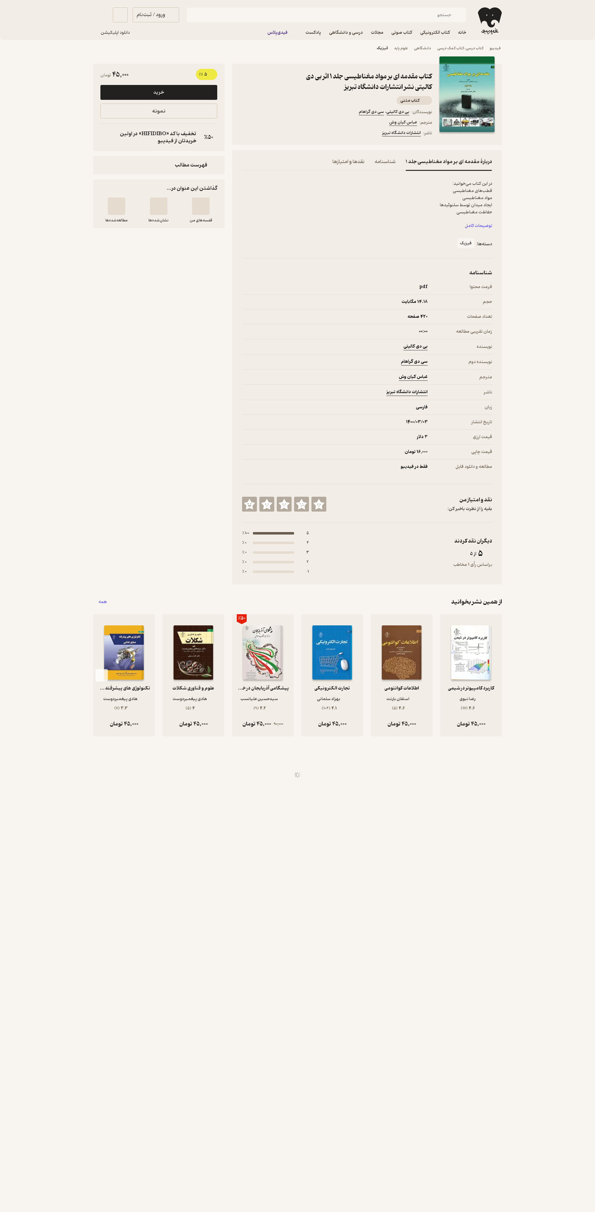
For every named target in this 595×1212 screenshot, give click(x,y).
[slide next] (101, 675)
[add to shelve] (200, 206)
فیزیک (382, 48)
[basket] (120, 14)
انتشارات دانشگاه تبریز (401, 133)
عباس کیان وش (403, 122)
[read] (116, 206)
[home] (489, 20)
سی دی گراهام (371, 112)
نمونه (158, 111)
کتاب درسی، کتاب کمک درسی (460, 48)
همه (103, 602)
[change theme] (100, 14)
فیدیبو (495, 48)
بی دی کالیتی (397, 112)
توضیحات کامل (478, 225)
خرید (158, 92)
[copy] (106, 137)
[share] (290, 134)
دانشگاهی (422, 48)
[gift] (275, 134)
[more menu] (246, 134)
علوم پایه (401, 48)
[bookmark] (260, 134)
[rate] (318, 504)
